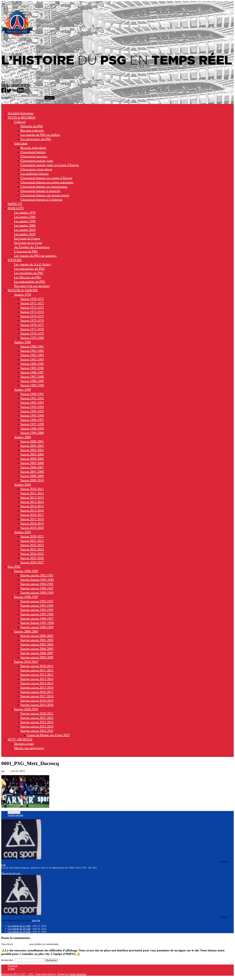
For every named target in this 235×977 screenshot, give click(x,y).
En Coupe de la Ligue (28, 242)
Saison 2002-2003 (32, 450)
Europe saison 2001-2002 (36, 640)
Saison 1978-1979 (32, 333)
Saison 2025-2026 (32, 558)
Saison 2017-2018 (32, 519)
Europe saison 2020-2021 (36, 713)
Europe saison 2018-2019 (36, 700)
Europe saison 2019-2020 (36, 705)
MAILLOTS (16, 208)
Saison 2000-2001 (32, 441)
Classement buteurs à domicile (40, 191)
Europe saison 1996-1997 (36, 618)
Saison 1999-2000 (32, 432)
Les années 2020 (24, 234)
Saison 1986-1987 (32, 372)
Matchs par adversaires (29, 748)
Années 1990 (22, 389)
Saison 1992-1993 (32, 402)
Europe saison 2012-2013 (36, 674)
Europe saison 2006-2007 (36, 653)
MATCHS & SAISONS (23, 290)
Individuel (20, 143)
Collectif (20, 121)
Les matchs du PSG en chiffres (40, 134)
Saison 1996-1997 (32, 419)
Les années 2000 (24, 225)
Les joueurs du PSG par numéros (35, 255)
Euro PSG (14, 566)
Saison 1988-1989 (32, 381)
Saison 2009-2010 (32, 480)
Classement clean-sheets (36, 169)
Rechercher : (7, 960)
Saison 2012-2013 (32, 497)
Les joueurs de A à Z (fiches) (32, 264)
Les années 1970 (24, 212)
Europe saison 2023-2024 (36, 726)
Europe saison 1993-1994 (36, 605)
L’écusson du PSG (26, 251)
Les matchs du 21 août (19, 926)
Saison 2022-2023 (32, 545)
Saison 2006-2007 (32, 467)
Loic (7, 771)
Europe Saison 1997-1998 (37, 622)
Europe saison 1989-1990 (36, 592)
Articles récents (15, 815)
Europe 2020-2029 (26, 709)
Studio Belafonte (77, 974)
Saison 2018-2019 (32, 523)
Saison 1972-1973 (32, 307)
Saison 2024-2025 (32, 553)
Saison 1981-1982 (32, 350)
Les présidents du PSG (28, 273)
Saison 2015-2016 (32, 510)
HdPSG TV (15, 204)
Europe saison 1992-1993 (36, 601)
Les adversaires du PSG (35, 139)
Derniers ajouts (24, 743)
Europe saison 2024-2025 (36, 730)
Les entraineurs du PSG (29, 268)
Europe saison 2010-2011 (36, 666)
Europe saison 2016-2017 (36, 692)
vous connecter (21, 944)
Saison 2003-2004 (32, 454)
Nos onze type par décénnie (32, 286)
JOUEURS (14, 260)
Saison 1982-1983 (32, 355)
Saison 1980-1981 (32, 346)
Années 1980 (22, 342)
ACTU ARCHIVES (20, 739)
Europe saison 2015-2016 (36, 687)
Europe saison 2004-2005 (36, 648)
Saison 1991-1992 (32, 398)
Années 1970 (22, 294)
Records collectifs (32, 130)
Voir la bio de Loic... (11, 873)
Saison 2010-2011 (32, 489)
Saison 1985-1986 (32, 368)
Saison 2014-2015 (32, 506)
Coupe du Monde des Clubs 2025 (48, 735)
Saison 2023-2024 (32, 549)
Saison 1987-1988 (32, 376)
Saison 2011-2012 (32, 493)
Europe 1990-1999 (26, 597)
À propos (14, 812)
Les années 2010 (24, 229)
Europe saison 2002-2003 (36, 644)
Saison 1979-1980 (32, 337)
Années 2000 (22, 437)
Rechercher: (7, 97)
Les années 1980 (24, 216)
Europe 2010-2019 (26, 661)
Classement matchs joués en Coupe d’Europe (49, 165)
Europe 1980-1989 (26, 571)
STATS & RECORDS (21, 117)
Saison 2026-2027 (32, 562)
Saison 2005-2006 (32, 463)
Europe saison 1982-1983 (36, 575)
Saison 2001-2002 (32, 445)
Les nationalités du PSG (29, 281)
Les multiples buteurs (34, 173)
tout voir (36, 920)
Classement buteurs (33, 152)
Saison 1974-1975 (32, 316)
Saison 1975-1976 (32, 320)
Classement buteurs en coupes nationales (47, 182)
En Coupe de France (27, 238)
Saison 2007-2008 (32, 471)
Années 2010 (22, 484)
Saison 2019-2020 (32, 527)
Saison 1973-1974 (32, 312)
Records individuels (33, 147)
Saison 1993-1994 (32, 407)
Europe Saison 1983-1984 (37, 579)
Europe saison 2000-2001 (36, 635)
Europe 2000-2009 (26, 631)
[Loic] (21, 858)
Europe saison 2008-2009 (36, 657)
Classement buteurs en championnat (43, 186)
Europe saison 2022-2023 (36, 722)
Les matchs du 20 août (19, 928)
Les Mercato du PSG (27, 277)
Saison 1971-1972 (32, 303)
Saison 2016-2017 (32, 514)
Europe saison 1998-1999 (36, 627)
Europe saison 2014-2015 (36, 683)
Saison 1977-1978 (32, 329)
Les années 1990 (24, 221)
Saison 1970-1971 (32, 299)
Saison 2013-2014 (32, 502)
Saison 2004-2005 (32, 458)
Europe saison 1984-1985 (36, 584)
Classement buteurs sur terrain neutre (44, 195)
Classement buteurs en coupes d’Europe (46, 178)
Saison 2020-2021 (32, 536)
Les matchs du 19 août (19, 931)
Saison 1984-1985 (32, 363)
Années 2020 (22, 532)
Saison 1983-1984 (32, 359)
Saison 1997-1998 (32, 424)
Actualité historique (20, 113)
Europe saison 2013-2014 (36, 679)
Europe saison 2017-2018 (36, 696)
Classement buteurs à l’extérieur (41, 199)
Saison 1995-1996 (32, 415)
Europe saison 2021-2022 (36, 717)
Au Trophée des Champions (32, 247)
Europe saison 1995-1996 (36, 614)
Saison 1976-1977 (32, 324)
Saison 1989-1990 (32, 385)
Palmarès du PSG (31, 126)
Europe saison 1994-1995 (36, 610)
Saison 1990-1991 (32, 394)
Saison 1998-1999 (32, 428)
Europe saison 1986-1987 (36, 588)
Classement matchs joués (36, 160)
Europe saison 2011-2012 (36, 670)
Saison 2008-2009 (32, 476)
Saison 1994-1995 (32, 411)
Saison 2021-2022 (32, 540)
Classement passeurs (33, 156)
